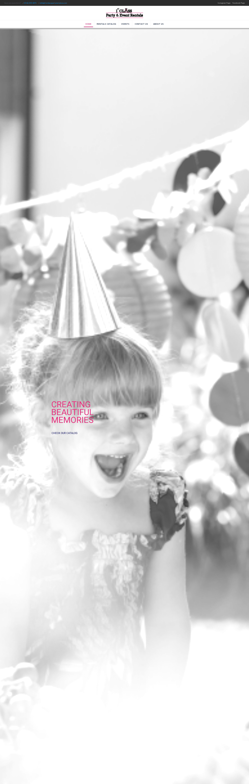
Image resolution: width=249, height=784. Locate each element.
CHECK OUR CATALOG (64, 433)
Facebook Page (239, 3)
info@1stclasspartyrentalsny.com (53, 3)
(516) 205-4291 (30, 3)
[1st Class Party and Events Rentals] (124, 13)
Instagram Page (224, 3)
